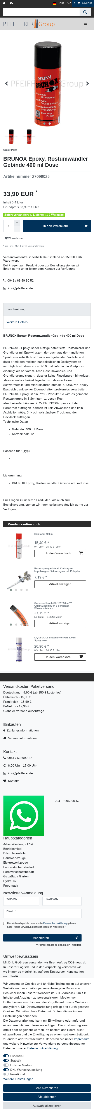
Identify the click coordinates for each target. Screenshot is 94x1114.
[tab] (47, 309)
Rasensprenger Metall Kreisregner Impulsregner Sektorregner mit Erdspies (57, 569)
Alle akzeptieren (47, 1088)
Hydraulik (9, 881)
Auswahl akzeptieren (47, 1105)
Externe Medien (21, 1065)
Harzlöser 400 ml (43, 534)
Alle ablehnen (47, 1096)
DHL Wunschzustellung (26, 1069)
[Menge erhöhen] (17, 223)
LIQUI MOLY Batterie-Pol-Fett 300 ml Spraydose (55, 638)
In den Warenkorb (55, 226)
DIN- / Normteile (14, 853)
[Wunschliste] (69, 3)
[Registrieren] (12, 3)
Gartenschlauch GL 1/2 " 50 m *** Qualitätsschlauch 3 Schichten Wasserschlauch (53, 606)
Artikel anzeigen (60, 584)
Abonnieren (41, 938)
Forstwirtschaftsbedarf (18, 871)
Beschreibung (16, 309)
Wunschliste (15, 238)
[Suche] (85, 12)
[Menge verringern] (17, 229)
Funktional (17, 1074)
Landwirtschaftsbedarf (18, 867)
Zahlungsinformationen (23, 730)
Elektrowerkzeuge (15, 862)
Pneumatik (10, 885)
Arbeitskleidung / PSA (18, 844)
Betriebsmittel (12, 848)
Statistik (15, 1060)
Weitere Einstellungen (18, 1079)
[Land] (55, 3)
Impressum (81, 1039)
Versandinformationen (23, 738)
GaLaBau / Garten (16, 876)
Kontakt (13, 781)
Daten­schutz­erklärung (42, 1048)
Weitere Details (17, 322)
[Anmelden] (5, 3)
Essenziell (17, 1056)
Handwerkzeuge (14, 858)
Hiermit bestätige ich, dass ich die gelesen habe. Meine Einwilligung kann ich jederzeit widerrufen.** (41, 925)
